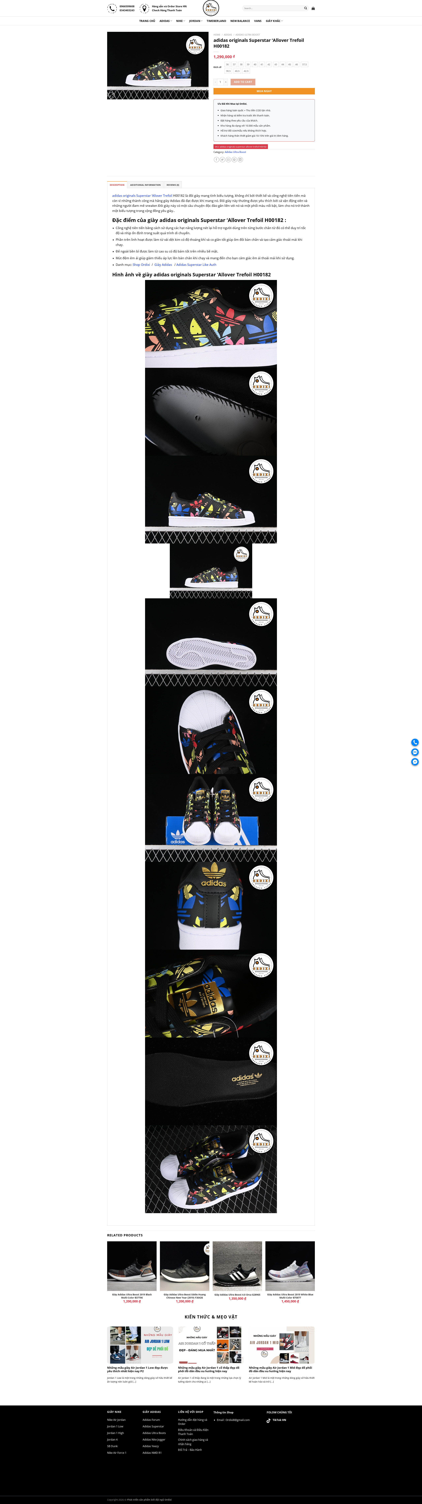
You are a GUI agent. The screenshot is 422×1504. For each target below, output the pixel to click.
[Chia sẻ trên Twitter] (222, 159)
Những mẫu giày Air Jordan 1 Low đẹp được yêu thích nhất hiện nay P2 (137, 1369)
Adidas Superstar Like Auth (196, 264)
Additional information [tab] (145, 184)
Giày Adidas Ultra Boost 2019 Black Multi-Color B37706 (132, 1296)
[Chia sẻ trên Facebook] (216, 159)
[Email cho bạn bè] (228, 159)
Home (216, 34)
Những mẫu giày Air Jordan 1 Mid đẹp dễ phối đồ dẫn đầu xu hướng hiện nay (280, 1369)
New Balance (240, 21)
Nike (179, 21)
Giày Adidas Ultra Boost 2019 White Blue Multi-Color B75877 (290, 1296)
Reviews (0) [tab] (173, 184)
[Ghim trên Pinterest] (234, 159)
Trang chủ (147, 21)
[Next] (314, 1275)
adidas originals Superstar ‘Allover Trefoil (142, 195)
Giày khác (273, 21)
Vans (257, 21)
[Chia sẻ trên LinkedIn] (240, 159)
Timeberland (216, 21)
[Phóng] (111, 95)
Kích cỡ (217, 67)
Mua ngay (264, 91)
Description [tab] (117, 184)
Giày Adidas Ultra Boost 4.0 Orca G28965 (237, 1294)
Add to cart (243, 82)
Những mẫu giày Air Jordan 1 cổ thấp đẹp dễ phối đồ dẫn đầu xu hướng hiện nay (208, 1369)
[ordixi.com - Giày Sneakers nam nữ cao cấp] (211, 8)
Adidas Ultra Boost (248, 34)
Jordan (194, 21)
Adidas (165, 21)
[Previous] (107, 1275)
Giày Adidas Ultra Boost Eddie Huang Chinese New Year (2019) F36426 (185, 1296)
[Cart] (313, 8)
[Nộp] (306, 8)
